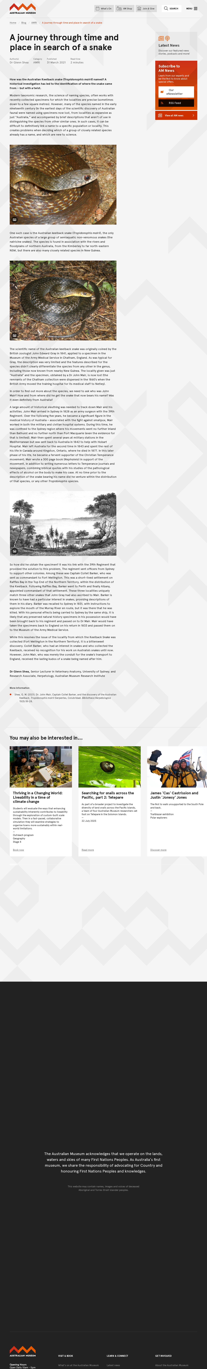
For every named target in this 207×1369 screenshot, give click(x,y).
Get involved (163, 1355)
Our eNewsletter (174, 92)
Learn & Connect (117, 1355)
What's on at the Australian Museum (78, 1365)
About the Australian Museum (171, 1365)
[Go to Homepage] (31, 1351)
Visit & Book (65, 1355)
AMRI (34, 22)
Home (13, 22)
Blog (24, 22)
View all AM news (174, 115)
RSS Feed (174, 103)
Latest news (113, 1365)
